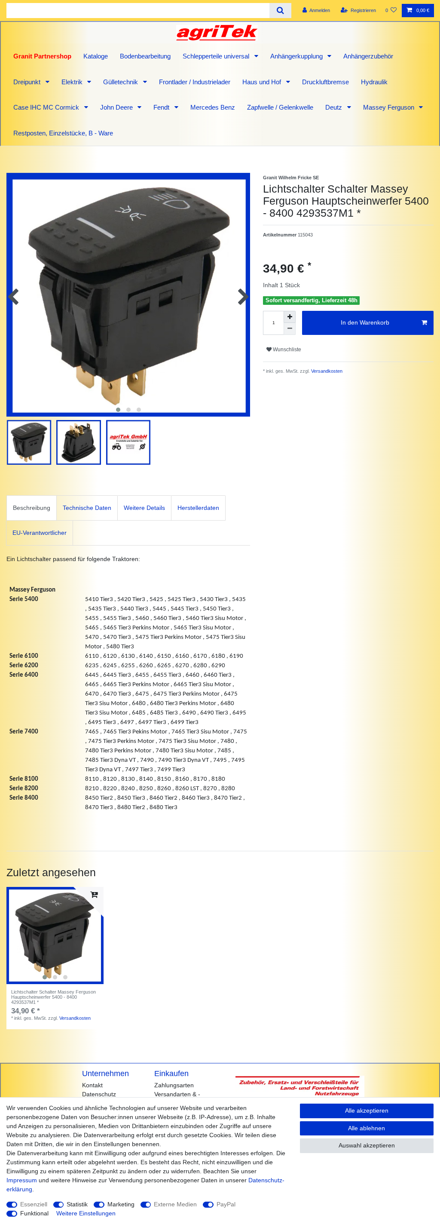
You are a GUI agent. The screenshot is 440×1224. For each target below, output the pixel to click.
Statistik (77, 1204)
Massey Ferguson (389, 107)
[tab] (31, 508)
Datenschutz (99, 1094)
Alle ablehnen (366, 1128)
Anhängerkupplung (297, 56)
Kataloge (95, 56)
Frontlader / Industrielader (194, 82)
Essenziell (33, 1204)
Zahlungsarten (174, 1085)
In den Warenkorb (365, 322)
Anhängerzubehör (368, 56)
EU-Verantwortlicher (39, 532)
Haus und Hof (262, 82)
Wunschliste (286, 350)
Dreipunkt (27, 82)
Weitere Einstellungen (86, 1213)
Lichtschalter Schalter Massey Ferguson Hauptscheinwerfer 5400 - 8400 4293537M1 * (53, 997)
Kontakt (92, 1085)
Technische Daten (87, 507)
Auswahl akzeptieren (367, 1145)
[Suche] (280, 10)
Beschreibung (31, 507)
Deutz (334, 107)
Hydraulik (374, 82)
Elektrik (72, 82)
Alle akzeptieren (366, 1110)
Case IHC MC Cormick (47, 107)
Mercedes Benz (212, 107)
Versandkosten (326, 371)
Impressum (21, 1180)
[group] (55, 935)
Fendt (162, 107)
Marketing (120, 1204)
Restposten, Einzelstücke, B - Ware (63, 133)
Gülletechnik (121, 82)
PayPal (226, 1204)
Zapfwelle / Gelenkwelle (280, 107)
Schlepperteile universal (217, 56)
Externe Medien (175, 1204)
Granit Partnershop (42, 56)
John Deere (117, 107)
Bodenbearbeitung (145, 56)
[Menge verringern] (290, 329)
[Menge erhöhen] (290, 317)
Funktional (34, 1213)
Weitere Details (144, 507)
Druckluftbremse (325, 82)
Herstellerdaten (198, 507)
